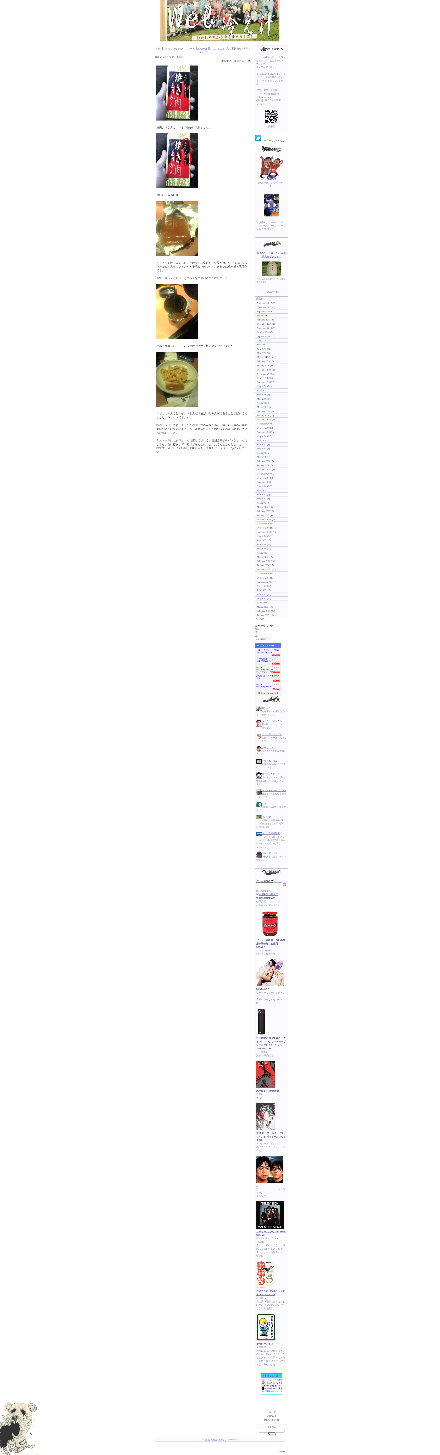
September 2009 (264, 382)
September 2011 (264, 311)
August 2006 (263, 536)
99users (276, 672)
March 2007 (262, 507)
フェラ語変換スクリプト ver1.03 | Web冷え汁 (266, 660)
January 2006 (263, 565)
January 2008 (263, 465)
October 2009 (263, 378)
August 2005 (263, 586)
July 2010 (261, 344)
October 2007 (263, 478)
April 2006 (262, 553)
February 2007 (264, 511)
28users (276, 689)
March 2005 (262, 607)
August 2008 (263, 436)
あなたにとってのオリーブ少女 (267, 677)
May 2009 (262, 398)
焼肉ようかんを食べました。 (170, 57)
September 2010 (264, 336)
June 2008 (262, 444)
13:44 (245, 60)
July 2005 (261, 590)
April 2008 (262, 453)
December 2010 (264, 324)
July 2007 (261, 490)
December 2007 (264, 469)
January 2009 (263, 415)
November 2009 (264, 374)
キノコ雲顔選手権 (271, 833)
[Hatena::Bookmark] (268, 693)
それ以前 (259, 619)
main (191, 48)
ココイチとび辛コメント (274, 790)
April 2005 (262, 602)
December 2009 (264, 369)
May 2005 (262, 598)
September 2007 (264, 482)
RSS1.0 (272, 1412)
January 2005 (263, 615)
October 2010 (263, 332)
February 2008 (264, 461)
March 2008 (262, 457)
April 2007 (262, 503)
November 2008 (264, 423)
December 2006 (264, 519)
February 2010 (264, 361)
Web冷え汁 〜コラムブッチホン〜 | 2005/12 (267, 685)
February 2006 (264, 561)
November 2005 (264, 573)
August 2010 (263, 340)
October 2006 (263, 527)
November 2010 (264, 328)
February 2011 (264, 319)
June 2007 (262, 494)
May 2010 (262, 353)
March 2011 (262, 315)
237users (276, 655)
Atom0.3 (271, 1416)
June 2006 (262, 544)
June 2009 (262, 394)
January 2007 (263, 515)
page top (281, 1451)
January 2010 (263, 365)
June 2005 (262, 594)
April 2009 (262, 403)
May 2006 (262, 548)
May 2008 (262, 448)
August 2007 (263, 486)
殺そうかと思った (271, 774)
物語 (257, 629)
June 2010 (262, 349)
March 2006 (262, 557)
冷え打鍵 (266, 817)
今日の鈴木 (260, 638)
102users (276, 663)
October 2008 (263, 428)
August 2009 (263, 386)
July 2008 (261, 440)
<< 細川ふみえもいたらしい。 (171, 48)
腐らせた (266, 708)
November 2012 (264, 303)
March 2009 (262, 407)
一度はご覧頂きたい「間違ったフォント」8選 (267, 651)
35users (276, 680)
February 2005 (264, 611)
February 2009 (264, 411)
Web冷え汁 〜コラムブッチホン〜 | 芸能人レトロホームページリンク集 (267, 668)
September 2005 (264, 582)
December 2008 (264, 419)
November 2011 (264, 307)
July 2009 (261, 390)
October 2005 (263, 577)
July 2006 (261, 540)
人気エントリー (267, 645)
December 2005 (264, 569)
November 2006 (264, 523)
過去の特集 (272, 292)
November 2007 (264, 473)
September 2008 (264, 432)
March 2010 (262, 357)
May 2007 (262, 498)
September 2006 (264, 532)
